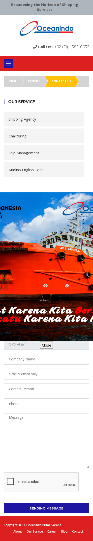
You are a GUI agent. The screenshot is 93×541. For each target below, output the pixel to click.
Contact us (61, 81)
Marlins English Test (26, 169)
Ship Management (24, 152)
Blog (64, 531)
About (17, 531)
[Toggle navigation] (8, 63)
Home (12, 81)
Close (46, 345)
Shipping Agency (22, 119)
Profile (34, 81)
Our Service (35, 531)
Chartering (18, 135)
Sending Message (46, 508)
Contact (77, 531)
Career (52, 531)
